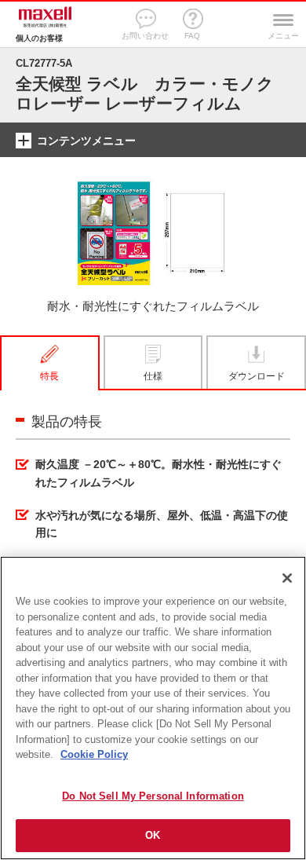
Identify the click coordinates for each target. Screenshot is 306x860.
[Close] (287, 578)
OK (152, 835)
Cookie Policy (94, 754)
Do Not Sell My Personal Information (153, 796)
